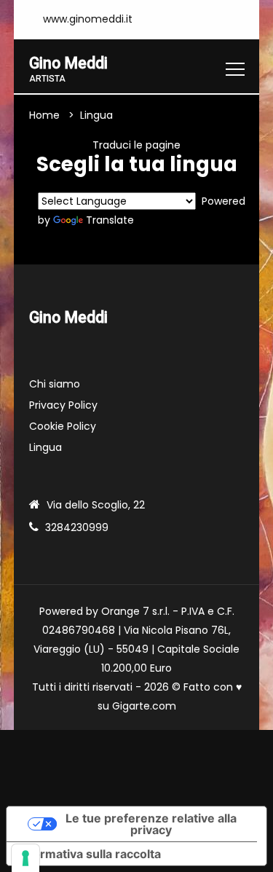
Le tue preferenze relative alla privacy (151, 824)
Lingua (45, 447)
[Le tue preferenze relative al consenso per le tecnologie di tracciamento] (25, 858)
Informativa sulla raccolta (89, 854)
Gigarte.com (144, 706)
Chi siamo (54, 384)
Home (44, 115)
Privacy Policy (63, 405)
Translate (110, 220)
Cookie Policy (62, 426)
